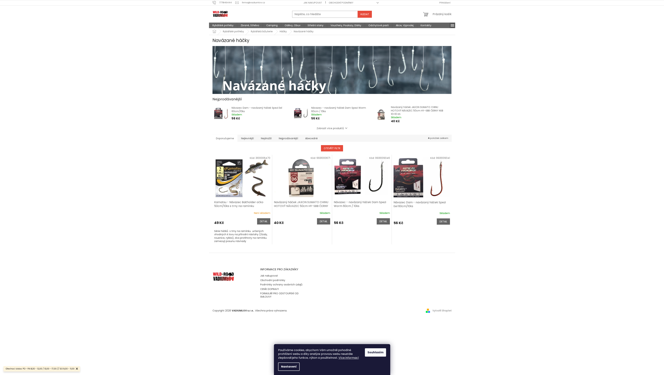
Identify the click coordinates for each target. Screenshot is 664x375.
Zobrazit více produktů (330, 128)
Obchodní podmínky (341, 2)
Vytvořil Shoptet (442, 310)
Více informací (349, 358)
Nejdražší (266, 138)
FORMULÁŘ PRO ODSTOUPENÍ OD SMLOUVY (279, 295)
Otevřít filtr (332, 148)
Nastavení (289, 367)
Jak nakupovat (312, 2)
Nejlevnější (247, 138)
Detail (264, 221)
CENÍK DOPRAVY (269, 289)
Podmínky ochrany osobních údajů (281, 284)
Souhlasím (375, 352)
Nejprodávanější (288, 138)
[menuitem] (223, 25)
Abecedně (311, 138)
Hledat (364, 14)
